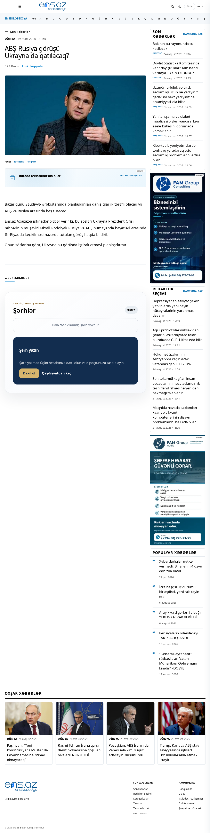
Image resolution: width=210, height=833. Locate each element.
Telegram (31, 161)
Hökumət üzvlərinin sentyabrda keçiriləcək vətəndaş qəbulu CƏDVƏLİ (174, 359)
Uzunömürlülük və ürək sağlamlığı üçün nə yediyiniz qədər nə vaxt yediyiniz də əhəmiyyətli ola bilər (175, 94)
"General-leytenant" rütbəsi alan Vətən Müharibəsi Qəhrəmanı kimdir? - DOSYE (178, 661)
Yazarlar (138, 803)
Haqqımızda (185, 789)
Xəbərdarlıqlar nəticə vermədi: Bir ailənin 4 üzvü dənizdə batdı (180, 566)
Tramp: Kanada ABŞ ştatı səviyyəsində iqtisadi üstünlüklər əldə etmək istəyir (179, 752)
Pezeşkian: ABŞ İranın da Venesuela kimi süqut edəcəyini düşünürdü (129, 750)
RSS (135, 813)
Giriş (190, 6)
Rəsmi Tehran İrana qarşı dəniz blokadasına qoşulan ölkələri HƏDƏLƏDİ (79, 750)
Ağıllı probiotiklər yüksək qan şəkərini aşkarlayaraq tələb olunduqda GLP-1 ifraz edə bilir (177, 335)
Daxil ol (29, 373)
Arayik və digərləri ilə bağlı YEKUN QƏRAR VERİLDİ (180, 614)
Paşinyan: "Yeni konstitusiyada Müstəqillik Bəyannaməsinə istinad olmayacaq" (27, 752)
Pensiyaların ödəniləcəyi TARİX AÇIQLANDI (178, 635)
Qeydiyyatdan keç (56, 373)
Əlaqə (182, 793)
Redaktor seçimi (142, 793)
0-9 (34, 18)
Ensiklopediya (16, 18)
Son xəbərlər (140, 789)
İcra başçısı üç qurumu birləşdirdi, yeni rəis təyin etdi (179, 592)
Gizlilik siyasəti (187, 803)
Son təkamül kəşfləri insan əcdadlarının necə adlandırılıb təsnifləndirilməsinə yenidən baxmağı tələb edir (176, 385)
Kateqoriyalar (141, 798)
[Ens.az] (53, 6)
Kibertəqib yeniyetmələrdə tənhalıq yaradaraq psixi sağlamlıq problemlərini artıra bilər (176, 152)
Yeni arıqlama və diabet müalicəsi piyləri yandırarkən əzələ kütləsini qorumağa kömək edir (176, 123)
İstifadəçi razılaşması (191, 798)
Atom (143, 813)
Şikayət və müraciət (190, 808)
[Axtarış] (172, 6)
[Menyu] (20, 6)
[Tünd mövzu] (179, 6)
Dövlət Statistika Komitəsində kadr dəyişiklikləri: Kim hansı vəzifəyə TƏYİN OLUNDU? (176, 68)
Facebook (19, 161)
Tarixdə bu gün (141, 808)
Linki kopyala (32, 66)
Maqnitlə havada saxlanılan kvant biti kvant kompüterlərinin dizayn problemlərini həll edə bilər (175, 414)
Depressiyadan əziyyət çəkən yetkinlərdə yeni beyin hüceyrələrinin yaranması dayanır (176, 308)
